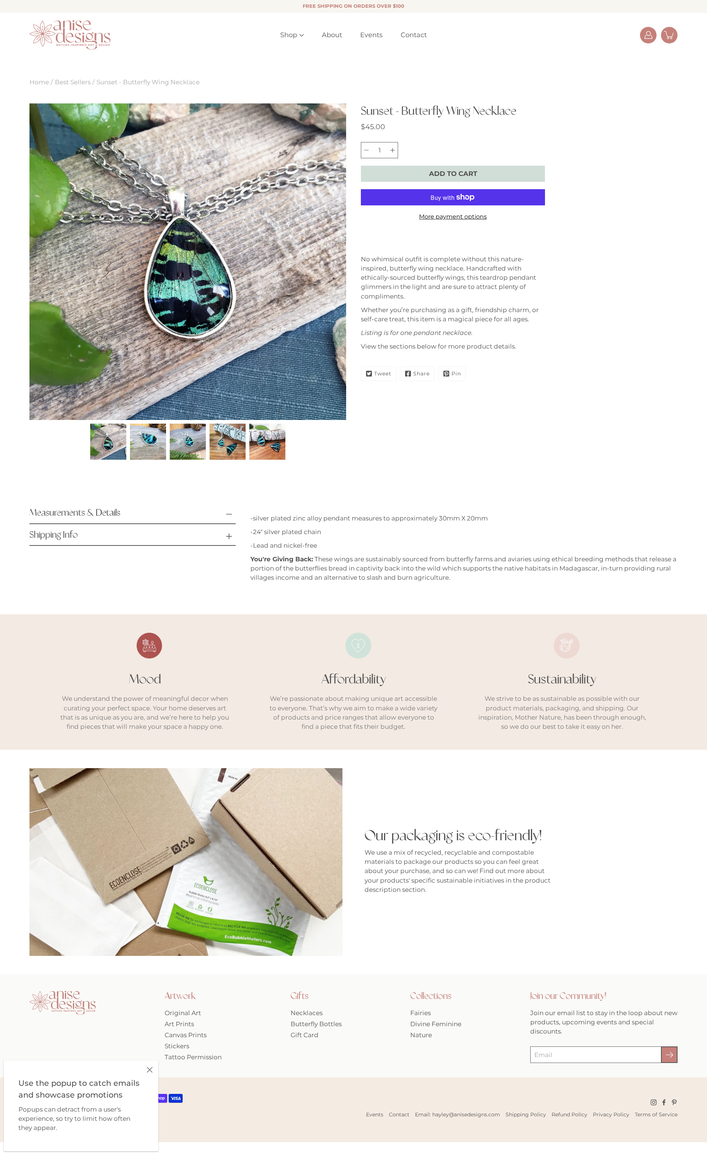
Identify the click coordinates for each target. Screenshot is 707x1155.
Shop (288, 35)
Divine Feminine (435, 1024)
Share (421, 373)
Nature (421, 1035)
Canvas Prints (186, 1035)
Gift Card (305, 1035)
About (332, 35)
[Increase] (392, 150)
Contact (414, 35)
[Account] (648, 35)
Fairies (420, 1013)
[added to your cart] (669, 35)
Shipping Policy (526, 1114)
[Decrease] (366, 150)
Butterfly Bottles (316, 1024)
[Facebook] (664, 1102)
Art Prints (179, 1024)
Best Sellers (73, 82)
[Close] (149, 1069)
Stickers (177, 1046)
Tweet (382, 373)
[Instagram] (653, 1102)
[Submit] (669, 1054)
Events (371, 35)
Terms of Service (656, 1114)
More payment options (453, 216)
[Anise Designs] (69, 35)
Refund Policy (569, 1114)
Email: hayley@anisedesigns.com (457, 1114)
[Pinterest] (674, 1102)
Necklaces (307, 1013)
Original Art (183, 1013)
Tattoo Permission (193, 1057)
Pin (456, 373)
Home (39, 82)
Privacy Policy (611, 1114)
